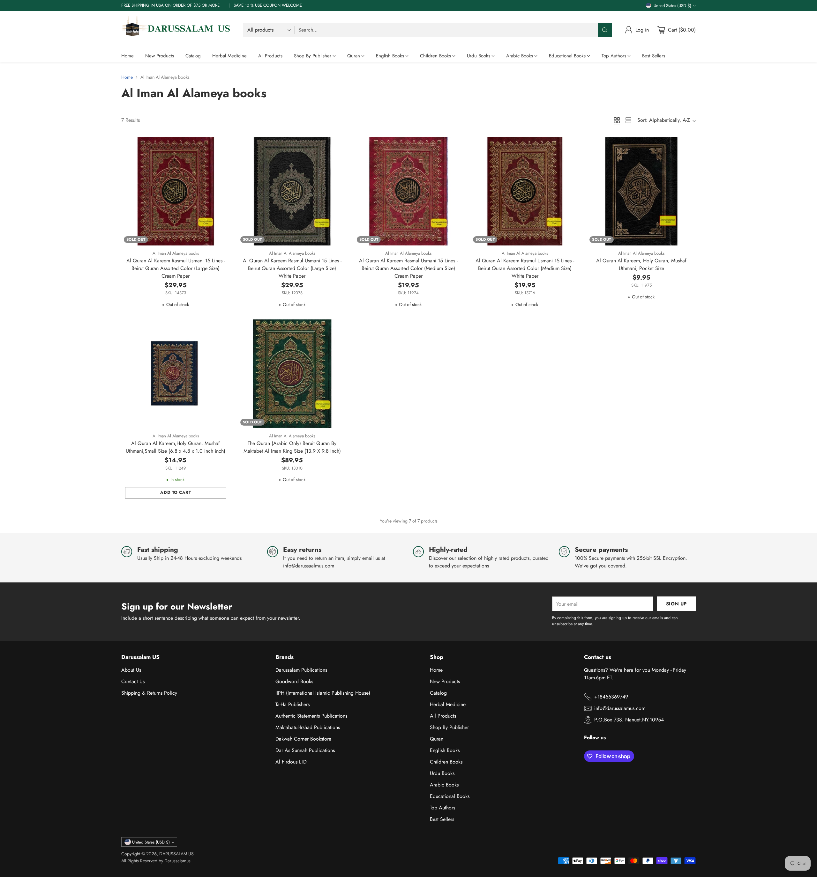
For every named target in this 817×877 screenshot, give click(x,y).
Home (127, 77)
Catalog (438, 693)
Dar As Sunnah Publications (305, 750)
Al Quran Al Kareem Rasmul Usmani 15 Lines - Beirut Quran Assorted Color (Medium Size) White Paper (525, 268)
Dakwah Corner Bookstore (303, 738)
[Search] (605, 30)
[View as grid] (617, 120)
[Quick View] (222, 145)
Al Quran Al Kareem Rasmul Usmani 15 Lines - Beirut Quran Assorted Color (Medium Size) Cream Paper (408, 268)
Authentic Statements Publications (311, 716)
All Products (443, 716)
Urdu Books (442, 773)
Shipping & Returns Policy (149, 693)
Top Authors (442, 807)
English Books (445, 750)
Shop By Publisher (449, 727)
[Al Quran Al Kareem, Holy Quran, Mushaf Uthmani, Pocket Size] (641, 191)
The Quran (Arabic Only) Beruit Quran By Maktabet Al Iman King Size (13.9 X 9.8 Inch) (292, 447)
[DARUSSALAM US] (177, 30)
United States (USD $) (672, 6)
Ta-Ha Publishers (292, 704)
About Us (131, 670)
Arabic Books (444, 784)
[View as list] (628, 120)
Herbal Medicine (448, 704)
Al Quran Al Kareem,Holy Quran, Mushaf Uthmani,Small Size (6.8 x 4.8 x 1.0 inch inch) (175, 447)
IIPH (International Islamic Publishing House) (322, 693)
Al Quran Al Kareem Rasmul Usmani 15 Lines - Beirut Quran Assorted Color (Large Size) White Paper (292, 268)
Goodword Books (294, 681)
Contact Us (133, 681)
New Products (445, 681)
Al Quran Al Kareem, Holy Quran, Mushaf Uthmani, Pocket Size (641, 264)
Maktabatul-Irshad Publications (307, 727)
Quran (436, 738)
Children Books (446, 761)
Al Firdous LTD (291, 761)
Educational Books (449, 796)
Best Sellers (442, 819)
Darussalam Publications (301, 670)
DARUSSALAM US (176, 854)
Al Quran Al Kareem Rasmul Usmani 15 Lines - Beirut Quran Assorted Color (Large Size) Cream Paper (175, 268)
